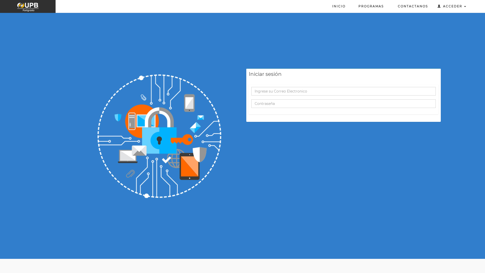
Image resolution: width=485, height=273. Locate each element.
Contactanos (412, 6)
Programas (371, 6)
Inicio (339, 6)
